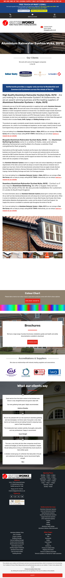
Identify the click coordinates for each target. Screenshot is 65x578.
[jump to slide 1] (8, 255)
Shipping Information (48, 549)
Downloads (48, 538)
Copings (48, 524)
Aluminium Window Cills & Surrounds (48, 528)
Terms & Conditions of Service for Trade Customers (48, 553)
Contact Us (48, 546)
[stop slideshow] (32, 249)
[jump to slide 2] (18, 255)
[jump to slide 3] (28, 255)
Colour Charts (32, 300)
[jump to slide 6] (58, 255)
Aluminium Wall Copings (48, 526)
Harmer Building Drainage (17, 540)
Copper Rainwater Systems (48, 516)
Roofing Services (17, 553)
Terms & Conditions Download (48, 551)
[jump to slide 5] (48, 255)
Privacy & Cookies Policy (48, 547)
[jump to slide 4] (38, 255)
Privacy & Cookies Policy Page (32, 569)
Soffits (48, 522)
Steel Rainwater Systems (48, 513)
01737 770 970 (47, 28)
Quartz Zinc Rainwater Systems (48, 515)
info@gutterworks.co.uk (50, 30)
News (48, 544)
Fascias (48, 520)
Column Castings (16, 536)
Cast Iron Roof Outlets (17, 551)
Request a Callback (23, 10)
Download (32, 342)
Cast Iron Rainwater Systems (48, 511)
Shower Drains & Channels (17, 544)
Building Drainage (16, 538)
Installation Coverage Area (39, 10)
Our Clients (48, 534)
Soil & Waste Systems (17, 546)
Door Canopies (17, 534)
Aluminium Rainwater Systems (48, 509)
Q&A (48, 536)
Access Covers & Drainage (17, 542)
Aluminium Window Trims (17, 532)
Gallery (48, 540)
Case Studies (48, 542)
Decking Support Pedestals (17, 547)
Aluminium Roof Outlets (17, 549)
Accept (32, 575)
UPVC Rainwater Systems (48, 518)
